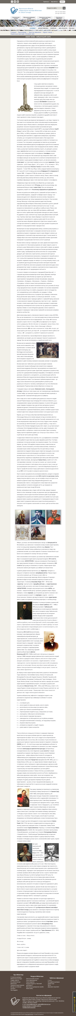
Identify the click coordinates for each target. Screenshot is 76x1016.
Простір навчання (34, 32)
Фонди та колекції (16, 987)
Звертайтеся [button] (54, 1)
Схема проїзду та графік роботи (31, 1006)
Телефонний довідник (28, 1007)
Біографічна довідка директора (54, 982)
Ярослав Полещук (29, 1014)
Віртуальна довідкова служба (29, 18)
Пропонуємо (22, 32)
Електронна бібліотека (59, 18)
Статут (50, 980)
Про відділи (14, 990)
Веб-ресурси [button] (63, 28)
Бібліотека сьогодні (16, 979)
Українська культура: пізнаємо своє (22, 34)
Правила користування (17, 985)
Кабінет (62, 1)
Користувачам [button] (43, 28)
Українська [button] (46, 1)
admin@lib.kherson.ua (44, 1004)
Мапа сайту (29, 988)
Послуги (13, 988)
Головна (13, 32)
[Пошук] (64, 8)
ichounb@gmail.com (31, 1004)
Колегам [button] (53, 28)
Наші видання (30, 982)
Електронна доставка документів (44, 18)
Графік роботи (15, 980)
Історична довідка (16, 977)
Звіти (49, 985)
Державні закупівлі (53, 987)
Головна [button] (32, 28)
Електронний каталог (15, 18)
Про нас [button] (71, 28)
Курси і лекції (47, 32)
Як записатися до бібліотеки (15, 982)
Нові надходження (31, 980)
